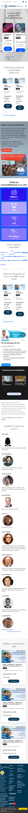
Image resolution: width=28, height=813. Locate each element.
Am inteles (23, 808)
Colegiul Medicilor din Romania (20, 776)
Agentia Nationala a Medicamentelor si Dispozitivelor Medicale (21, 784)
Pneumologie (11, 260)
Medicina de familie (25, 256)
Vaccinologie (2, 264)
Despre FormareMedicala (6, 1)
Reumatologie (20, 260)
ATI (7, 252)
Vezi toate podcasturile (14, 394)
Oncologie (7, 260)
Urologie (25, 260)
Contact (14, 1)
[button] (23, 1)
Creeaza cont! (6, 364)
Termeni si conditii (10, 811)
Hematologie (20, 256)
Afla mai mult (6, 150)
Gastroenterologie (11, 256)
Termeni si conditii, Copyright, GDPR (11, 781)
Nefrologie (2, 260)
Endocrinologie (7, 256)
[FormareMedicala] (14, 6)
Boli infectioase (11, 252)
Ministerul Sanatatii (19, 791)
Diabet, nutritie (2, 256)
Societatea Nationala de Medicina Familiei (4, 800)
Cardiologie (16, 252)
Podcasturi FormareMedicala (13, 370)
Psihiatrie (16, 260)
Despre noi (11, 768)
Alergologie (2, 252)
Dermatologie (25, 252)
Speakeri (11, 765)
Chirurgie (20, 252)
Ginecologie (16, 256)
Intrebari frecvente (11, 774)
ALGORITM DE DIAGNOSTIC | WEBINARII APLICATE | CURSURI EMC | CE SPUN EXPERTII (12, 144)
